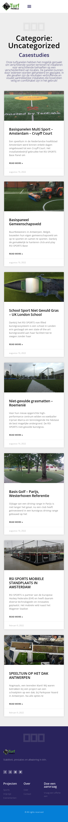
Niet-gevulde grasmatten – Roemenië (31, 403)
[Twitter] (20, 772)
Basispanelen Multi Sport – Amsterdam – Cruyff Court (31, 131)
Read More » (16, 163)
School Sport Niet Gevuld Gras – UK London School (34, 312)
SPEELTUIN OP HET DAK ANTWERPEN (28, 675)
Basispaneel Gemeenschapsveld (25, 222)
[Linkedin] (15, 772)
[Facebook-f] (5, 772)
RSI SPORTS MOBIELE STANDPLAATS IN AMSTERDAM (26, 582)
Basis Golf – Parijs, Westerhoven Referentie (29, 493)
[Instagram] (10, 772)
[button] (29, 6)
